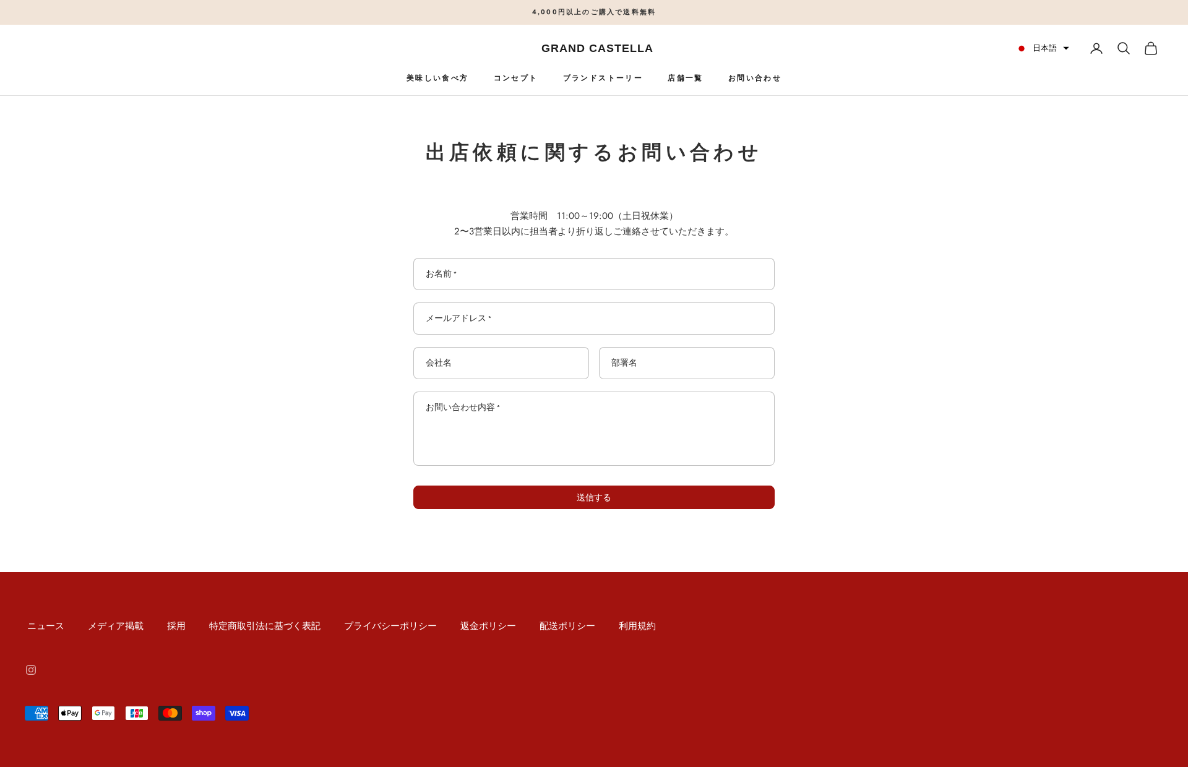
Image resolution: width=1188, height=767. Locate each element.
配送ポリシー (567, 626)
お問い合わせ (754, 78)
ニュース (45, 626)
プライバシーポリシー (390, 626)
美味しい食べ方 (438, 78)
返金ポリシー (488, 626)
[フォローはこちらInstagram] (31, 670)
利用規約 (637, 626)
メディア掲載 (116, 626)
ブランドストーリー (603, 78)
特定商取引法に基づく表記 (265, 626)
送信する (594, 497)
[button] (1042, 47)
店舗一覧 (686, 78)
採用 (176, 626)
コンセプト (516, 78)
